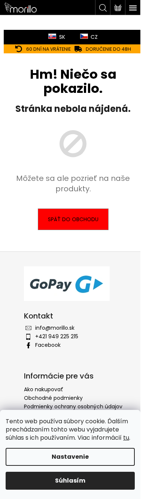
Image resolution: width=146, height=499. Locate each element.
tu (126, 437)
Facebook (48, 345)
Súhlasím (70, 480)
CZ (94, 37)
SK (62, 37)
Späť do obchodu (73, 219)
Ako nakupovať (43, 389)
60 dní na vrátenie (48, 49)
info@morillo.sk (54, 328)
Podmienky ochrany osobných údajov (73, 406)
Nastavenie (70, 456)
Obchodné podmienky (53, 398)
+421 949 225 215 (56, 336)
